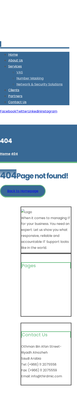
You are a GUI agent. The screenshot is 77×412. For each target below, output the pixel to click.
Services (28, 290)
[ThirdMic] (12, 34)
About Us (28, 284)
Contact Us (30, 310)
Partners (28, 304)
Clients (26, 297)
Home (26, 277)
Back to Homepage (22, 191)
